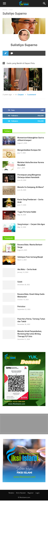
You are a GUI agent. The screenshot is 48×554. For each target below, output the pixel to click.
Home (5, 10)
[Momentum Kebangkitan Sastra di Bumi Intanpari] (9, 140)
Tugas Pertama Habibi (26, 212)
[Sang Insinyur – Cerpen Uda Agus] (9, 227)
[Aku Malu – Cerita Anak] (9, 272)
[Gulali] (9, 285)
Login (37, 493)
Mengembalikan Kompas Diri (29, 150)
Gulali (19, 282)
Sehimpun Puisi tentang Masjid (30, 257)
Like (42, 110)
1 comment (31, 94)
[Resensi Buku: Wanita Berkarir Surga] (9, 247)
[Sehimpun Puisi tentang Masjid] (9, 260)
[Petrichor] (8, 309)
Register (31, 493)
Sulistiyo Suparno (24, 45)
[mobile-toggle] (4, 3)
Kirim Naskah (21, 493)
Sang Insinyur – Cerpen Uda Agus (31, 224)
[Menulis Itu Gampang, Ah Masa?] (9, 190)
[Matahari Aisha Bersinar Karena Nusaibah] (9, 165)
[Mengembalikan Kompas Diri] (9, 153)
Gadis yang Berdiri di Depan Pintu (21, 63)
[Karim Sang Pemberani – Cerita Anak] (9, 202)
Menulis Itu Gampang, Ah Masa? (30, 187)
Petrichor (21, 306)
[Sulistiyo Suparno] (24, 35)
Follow (41, 116)
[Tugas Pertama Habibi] (9, 215)
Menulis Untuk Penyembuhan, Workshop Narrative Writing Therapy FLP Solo (29, 333)
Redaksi (11, 493)
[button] (44, 3)
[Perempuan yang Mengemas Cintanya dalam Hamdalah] (9, 178)
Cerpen (21, 94)
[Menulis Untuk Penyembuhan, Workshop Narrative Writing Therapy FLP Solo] (9, 334)
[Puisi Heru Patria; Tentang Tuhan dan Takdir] (9, 322)
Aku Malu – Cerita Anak (26, 269)
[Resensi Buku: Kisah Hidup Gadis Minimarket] (9, 297)
